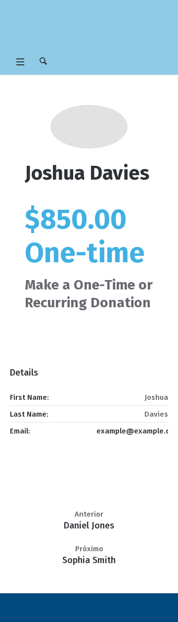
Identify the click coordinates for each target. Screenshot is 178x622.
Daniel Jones (89, 525)
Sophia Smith (89, 560)
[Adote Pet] (89, 27)
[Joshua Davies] (89, 126)
